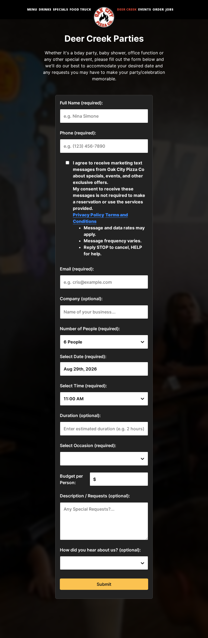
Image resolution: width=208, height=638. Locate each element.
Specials (60, 9)
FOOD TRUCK (80, 9)
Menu (32, 9)
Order (158, 9)
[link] (104, 17)
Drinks (45, 9)
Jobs (169, 9)
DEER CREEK (126, 9)
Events (144, 9)
